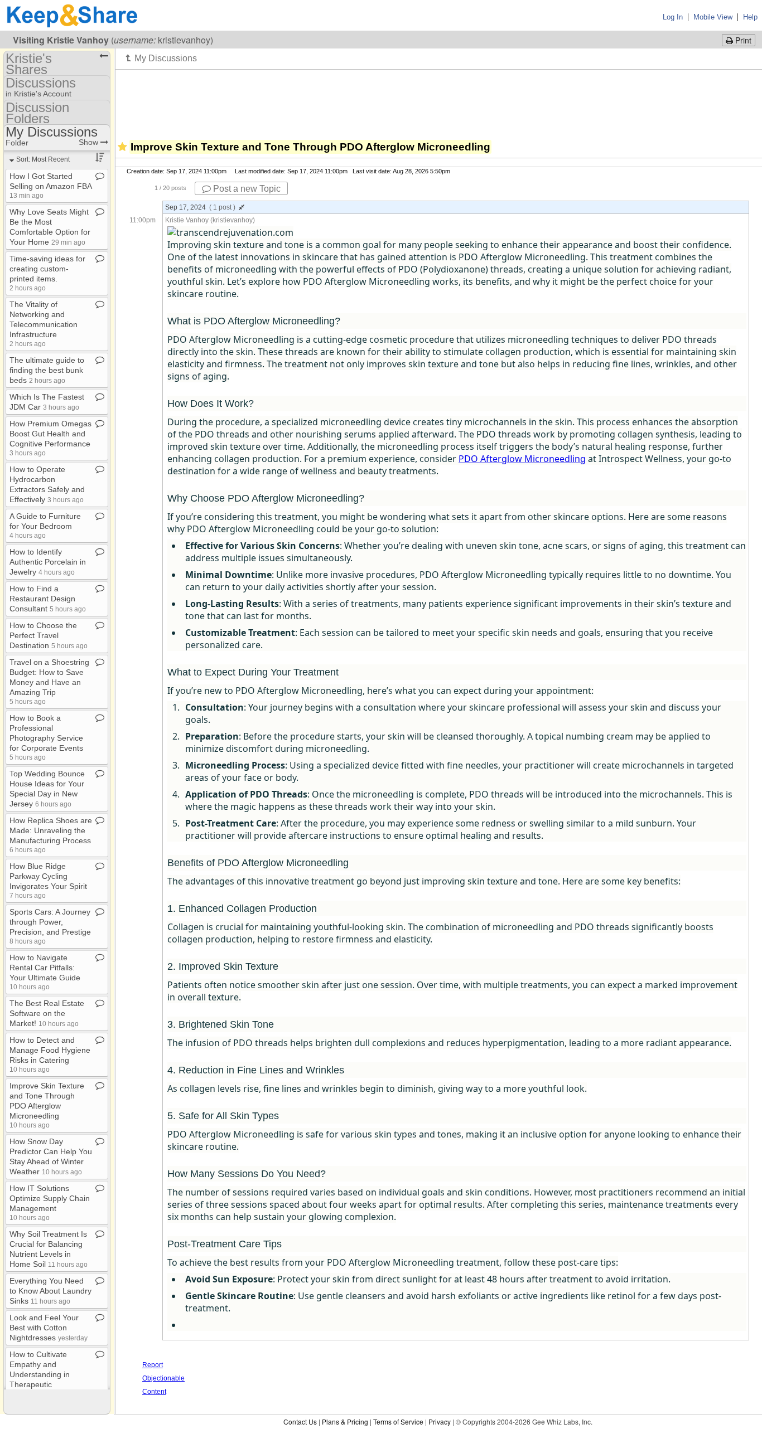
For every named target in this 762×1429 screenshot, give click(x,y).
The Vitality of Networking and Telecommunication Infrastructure (43, 323)
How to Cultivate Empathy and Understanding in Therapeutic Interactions (46, 1374)
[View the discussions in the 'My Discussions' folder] (161, 58)
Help (750, 17)
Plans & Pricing (345, 1421)
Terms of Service (398, 1421)
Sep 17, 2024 (200, 207)
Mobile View (712, 17)
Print (742, 40)
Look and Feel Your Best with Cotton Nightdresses (48, 1327)
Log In (673, 17)
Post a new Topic (246, 188)
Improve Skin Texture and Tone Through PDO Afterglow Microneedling (46, 1105)
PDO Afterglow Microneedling (522, 459)
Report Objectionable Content (163, 1378)
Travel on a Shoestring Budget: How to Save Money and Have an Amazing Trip (49, 681)
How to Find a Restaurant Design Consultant (47, 598)
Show (89, 142)
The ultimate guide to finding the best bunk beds (46, 370)
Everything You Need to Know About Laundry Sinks (50, 1290)
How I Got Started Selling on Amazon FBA (50, 185)
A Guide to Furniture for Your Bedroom (45, 525)
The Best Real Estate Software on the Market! (46, 1013)
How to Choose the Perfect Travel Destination (48, 635)
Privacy (439, 1421)
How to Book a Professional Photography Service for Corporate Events (46, 737)
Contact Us (300, 1421)
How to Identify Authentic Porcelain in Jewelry (47, 561)
